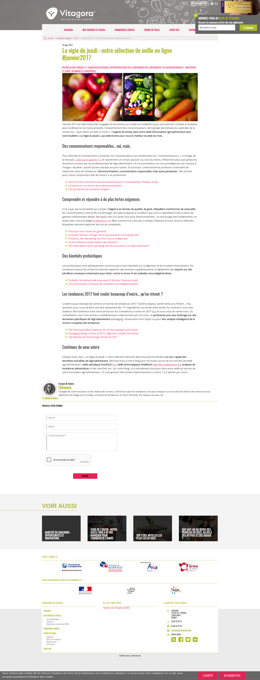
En (216, 3)
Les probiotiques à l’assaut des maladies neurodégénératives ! (103, 284)
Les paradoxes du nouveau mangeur (89, 189)
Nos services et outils (93, 29)
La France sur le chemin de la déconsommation (95, 185)
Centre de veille (152, 29)
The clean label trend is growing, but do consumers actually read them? (108, 245)
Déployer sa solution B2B (57, 624)
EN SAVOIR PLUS (232, 675)
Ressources (51, 641)
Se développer (52, 619)
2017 (76, 38)
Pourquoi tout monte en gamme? (87, 231)
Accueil (51, 38)
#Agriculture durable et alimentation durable (85, 67)
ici (154, 311)
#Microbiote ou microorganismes (166, 67)
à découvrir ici (102, 220)
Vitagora (68, 29)
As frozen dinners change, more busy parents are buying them (103, 235)
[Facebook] (180, 641)
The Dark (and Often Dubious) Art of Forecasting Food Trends (103, 329)
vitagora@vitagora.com (181, 630)
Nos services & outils (52, 615)
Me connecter (200, 3)
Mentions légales (124, 656)
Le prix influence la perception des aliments (93, 242)
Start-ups (174, 29)
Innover (50, 621)
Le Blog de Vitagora (64, 38)
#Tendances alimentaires (83, 71)
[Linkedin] (195, 641)
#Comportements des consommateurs (129, 67)
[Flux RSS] (173, 641)
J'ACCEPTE (208, 675)
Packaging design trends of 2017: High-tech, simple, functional (103, 333)
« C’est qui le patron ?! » (87, 159)
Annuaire (50, 644)
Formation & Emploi (124, 29)
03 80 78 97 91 (176, 621)
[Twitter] (188, 641)
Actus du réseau (53, 639)
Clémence (65, 387)
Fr (212, 3)
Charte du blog (136, 656)
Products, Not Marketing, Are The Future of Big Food (97, 238)
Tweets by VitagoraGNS (116, 607)
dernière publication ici (167, 364)
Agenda (192, 29)
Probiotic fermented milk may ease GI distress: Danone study (103, 280)
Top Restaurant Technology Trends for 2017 (93, 337)
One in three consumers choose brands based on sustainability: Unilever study (113, 182)
